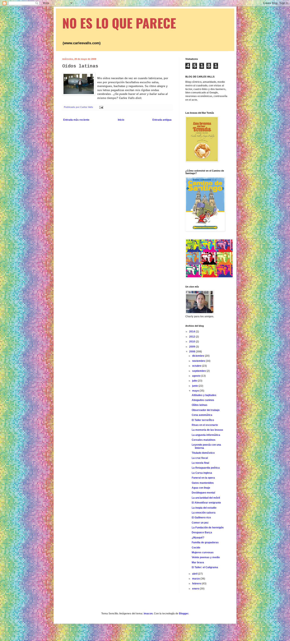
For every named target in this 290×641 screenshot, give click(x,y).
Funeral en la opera (203, 477)
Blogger (183, 613)
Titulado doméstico (203, 452)
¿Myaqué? (198, 537)
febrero (197, 583)
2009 (192, 346)
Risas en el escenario (205, 425)
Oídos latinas (199, 404)
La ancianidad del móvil (206, 497)
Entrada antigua (162, 119)
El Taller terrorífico (203, 420)
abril (195, 573)
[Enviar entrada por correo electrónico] (101, 107)
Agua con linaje (201, 487)
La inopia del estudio (204, 507)
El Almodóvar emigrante (206, 502)
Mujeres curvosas (203, 552)
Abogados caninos (203, 400)
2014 (192, 331)
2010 (192, 341)
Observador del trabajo (206, 410)
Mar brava (198, 562)
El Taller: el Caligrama (205, 567)
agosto (196, 375)
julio (195, 380)
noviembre (199, 360)
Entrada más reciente (76, 119)
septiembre (199, 370)
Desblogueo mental (203, 492)
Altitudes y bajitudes (204, 395)
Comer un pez (200, 522)
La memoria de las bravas (207, 429)
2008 (192, 351)
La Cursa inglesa (202, 472)
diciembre (198, 355)
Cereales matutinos (203, 439)
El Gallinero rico (201, 517)
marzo (196, 578)
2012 (192, 336)
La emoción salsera (203, 512)
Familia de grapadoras (205, 542)
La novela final (200, 462)
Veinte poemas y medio (206, 557)
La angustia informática (206, 435)
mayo (196, 390)
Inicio (121, 119)
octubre (197, 365)
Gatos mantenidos (203, 482)
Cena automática (202, 415)
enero (196, 588)
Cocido (196, 547)
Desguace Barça (202, 532)
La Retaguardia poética (206, 467)
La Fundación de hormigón (208, 527)
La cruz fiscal (200, 457)
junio (195, 385)
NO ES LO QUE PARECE (119, 22)
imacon (148, 613)
